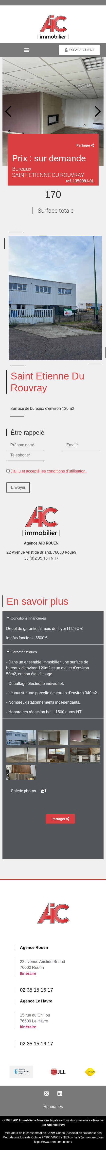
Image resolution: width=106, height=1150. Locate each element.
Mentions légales (48, 1120)
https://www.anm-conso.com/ (53, 1142)
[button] (26, 50)
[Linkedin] (59, 1093)
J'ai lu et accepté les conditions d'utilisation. (49, 471)
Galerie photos (24, 791)
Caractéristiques (24, 652)
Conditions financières (28, 618)
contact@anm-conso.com (87, 1137)
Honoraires (53, 1107)
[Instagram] (46, 1093)
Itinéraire (28, 973)
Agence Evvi (56, 1125)
